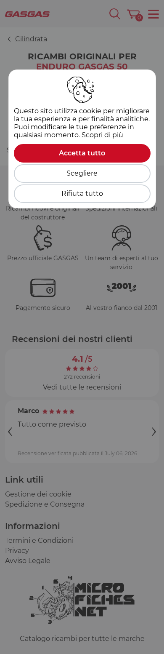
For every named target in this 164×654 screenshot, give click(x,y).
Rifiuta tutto (82, 194)
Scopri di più (102, 135)
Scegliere (82, 173)
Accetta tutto (82, 153)
